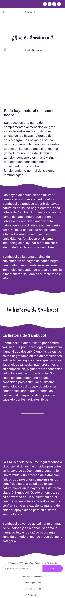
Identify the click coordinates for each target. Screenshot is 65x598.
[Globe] (59, 4)
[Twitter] (50, 4)
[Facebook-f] (45, 4)
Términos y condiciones (32, 577)
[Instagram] (54, 4)
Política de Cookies (32, 589)
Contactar (32, 595)
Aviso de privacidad (32, 583)
